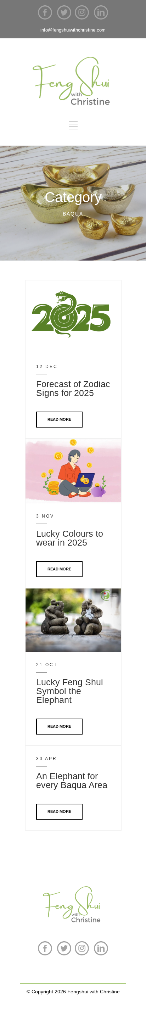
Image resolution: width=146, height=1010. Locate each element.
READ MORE (59, 419)
